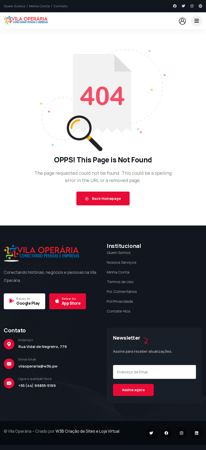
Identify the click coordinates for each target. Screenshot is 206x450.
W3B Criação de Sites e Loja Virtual (87, 431)
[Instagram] (192, 6)
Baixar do (23, 298)
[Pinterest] (200, 6)
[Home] (26, 21)
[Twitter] (183, 6)
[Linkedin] (196, 433)
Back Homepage (106, 198)
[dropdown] (196, 20)
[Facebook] (175, 6)
